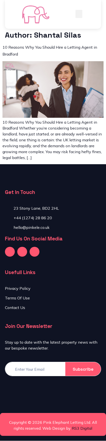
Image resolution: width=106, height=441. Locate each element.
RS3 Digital (82, 428)
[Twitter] (22, 252)
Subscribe (83, 369)
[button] (78, 14)
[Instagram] (34, 252)
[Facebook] (10, 252)
